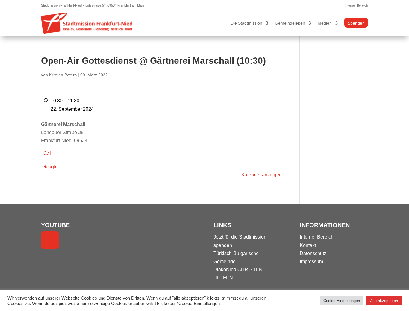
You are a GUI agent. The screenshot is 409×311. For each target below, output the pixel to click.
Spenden (356, 23)
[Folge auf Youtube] (50, 240)
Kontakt (308, 245)
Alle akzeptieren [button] (384, 300)
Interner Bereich (356, 5)
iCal (46, 153)
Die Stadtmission (246, 23)
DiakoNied (224, 269)
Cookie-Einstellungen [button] (341, 300)
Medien (325, 23)
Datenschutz (313, 253)
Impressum (311, 261)
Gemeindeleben (290, 23)
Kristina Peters (63, 74)
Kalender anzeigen (261, 174)
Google (50, 166)
